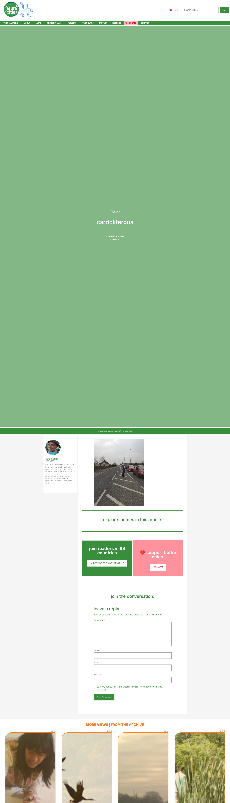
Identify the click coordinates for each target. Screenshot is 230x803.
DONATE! (158, 567)
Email (97, 662)
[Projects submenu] (79, 23)
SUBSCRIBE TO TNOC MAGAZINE (107, 563)
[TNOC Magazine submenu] (20, 23)
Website (97, 674)
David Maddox (51, 459)
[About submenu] (33, 23)
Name (97, 650)
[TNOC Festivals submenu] (64, 23)
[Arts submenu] (43, 23)
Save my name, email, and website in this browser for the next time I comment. (130, 688)
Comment (99, 620)
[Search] (224, 10)
